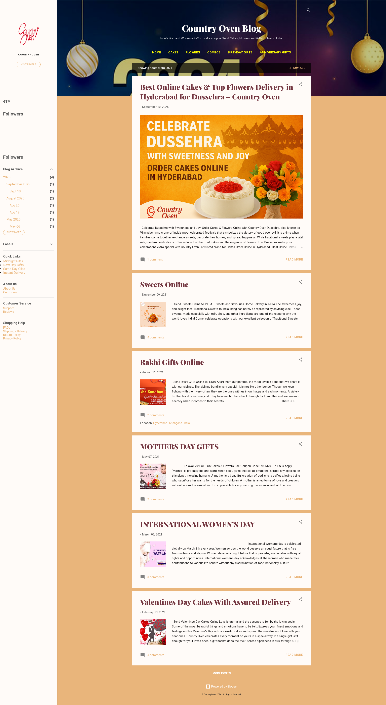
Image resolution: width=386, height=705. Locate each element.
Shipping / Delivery (15, 331)
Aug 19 (15, 212)
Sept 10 (15, 191)
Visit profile (28, 64)
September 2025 (18, 184)
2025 (6, 177)
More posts (222, 673)
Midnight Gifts (13, 261)
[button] (300, 85)
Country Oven (28, 54)
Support (8, 308)
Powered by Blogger (224, 686)
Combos (214, 52)
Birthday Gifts (240, 52)
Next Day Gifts (13, 265)
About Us (9, 288)
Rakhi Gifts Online (172, 362)
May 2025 (13, 219)
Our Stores (10, 292)
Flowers (193, 52)
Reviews (8, 312)
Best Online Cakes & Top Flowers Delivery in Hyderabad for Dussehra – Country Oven (216, 91)
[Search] (308, 11)
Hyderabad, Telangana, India (171, 423)
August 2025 (15, 198)
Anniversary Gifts (275, 52)
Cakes (173, 52)
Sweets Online (164, 284)
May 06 (15, 226)
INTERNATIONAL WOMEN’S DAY (197, 524)
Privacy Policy (12, 338)
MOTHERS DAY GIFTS (179, 446)
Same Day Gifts (14, 269)
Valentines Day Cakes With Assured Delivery (215, 602)
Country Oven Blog (222, 28)
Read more (294, 259)
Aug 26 (15, 205)
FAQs (6, 327)
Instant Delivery (14, 273)
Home (156, 52)
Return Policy (12, 335)
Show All (297, 68)
